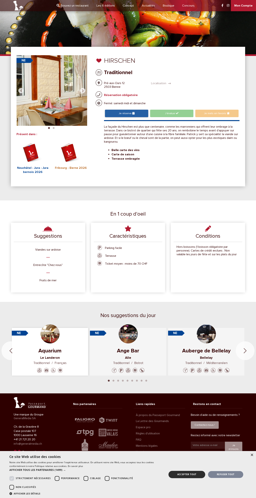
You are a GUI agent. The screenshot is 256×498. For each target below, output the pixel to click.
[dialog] (128, 474)
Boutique (168, 5)
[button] (85, 470)
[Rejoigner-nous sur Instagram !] (228, 5)
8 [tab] (142, 380)
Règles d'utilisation (148, 433)
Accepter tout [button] (186, 474)
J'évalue (170, 113)
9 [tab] (146, 380)
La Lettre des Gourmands (152, 421)
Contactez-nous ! (205, 425)
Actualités (148, 5)
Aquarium (49, 351)
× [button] (251, 455)
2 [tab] (53, 128)
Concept (128, 5)
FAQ (138, 439)
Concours (188, 5)
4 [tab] (123, 380)
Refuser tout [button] (225, 474)
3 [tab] (118, 380)
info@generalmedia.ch (28, 444)
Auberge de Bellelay (206, 351)
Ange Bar (128, 351)
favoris (215, 113)
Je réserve (125, 113)
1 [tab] (49, 128)
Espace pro (143, 427)
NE (24, 60)
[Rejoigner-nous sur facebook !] (222, 5)
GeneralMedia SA (25, 418)
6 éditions (106, 5)
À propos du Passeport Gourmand (158, 415)
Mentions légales (147, 446)
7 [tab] (137, 380)
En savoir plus (75, 466)
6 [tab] (132, 380)
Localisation (159, 83)
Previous (21, 90)
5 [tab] (127, 380)
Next (82, 90)
